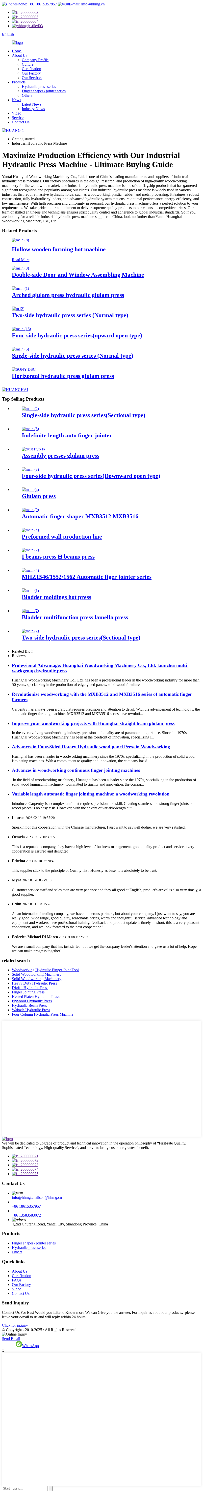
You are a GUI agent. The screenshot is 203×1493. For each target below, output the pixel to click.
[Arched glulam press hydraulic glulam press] (20, 288)
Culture (27, 64)
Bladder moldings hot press (56, 597)
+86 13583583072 (26, 1215)
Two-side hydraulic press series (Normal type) (70, 315)
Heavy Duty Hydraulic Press (34, 983)
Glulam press (39, 496)
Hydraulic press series (39, 86)
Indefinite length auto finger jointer (67, 435)
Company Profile (35, 60)
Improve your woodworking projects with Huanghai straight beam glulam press (93, 723)
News (16, 100)
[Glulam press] (30, 489)
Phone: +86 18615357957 (36, 4)
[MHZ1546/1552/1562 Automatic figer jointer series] (30, 570)
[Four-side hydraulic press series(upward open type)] (21, 329)
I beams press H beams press (58, 556)
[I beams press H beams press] (30, 550)
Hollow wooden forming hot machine (59, 249)
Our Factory (31, 73)
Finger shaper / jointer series (44, 91)
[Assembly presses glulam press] (33, 449)
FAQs (16, 1280)
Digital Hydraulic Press (30, 988)
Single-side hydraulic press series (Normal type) (72, 355)
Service (18, 118)
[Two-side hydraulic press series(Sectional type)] (30, 631)
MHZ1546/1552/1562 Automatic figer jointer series (87, 577)
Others (27, 95)
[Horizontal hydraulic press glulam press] (24, 369)
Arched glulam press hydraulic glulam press (68, 295)
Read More (20, 260)
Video (16, 113)
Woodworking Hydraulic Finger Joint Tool (45, 970)
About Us (19, 55)
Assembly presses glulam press (60, 455)
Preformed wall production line (62, 536)
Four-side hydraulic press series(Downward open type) (91, 476)
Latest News (31, 104)
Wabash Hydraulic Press (31, 1010)
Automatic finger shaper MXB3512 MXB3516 (80, 516)
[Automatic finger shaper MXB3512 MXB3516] (30, 510)
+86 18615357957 (26, 1206)
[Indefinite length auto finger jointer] (30, 429)
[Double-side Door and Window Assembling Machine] (20, 268)
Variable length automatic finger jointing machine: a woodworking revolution (91, 793)
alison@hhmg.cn (48, 1197)
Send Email (11, 1339)
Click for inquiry (15, 1325)
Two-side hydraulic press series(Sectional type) (81, 637)
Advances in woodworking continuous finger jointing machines (76, 770)
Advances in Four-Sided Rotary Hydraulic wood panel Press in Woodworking (91, 746)
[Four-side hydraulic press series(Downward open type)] (30, 469)
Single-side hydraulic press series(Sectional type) (83, 415)
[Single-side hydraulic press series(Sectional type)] (30, 409)
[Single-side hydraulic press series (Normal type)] (20, 349)
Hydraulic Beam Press (29, 1005)
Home (17, 51)
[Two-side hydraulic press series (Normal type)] (18, 309)
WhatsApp (30, 1346)
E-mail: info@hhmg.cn (87, 4)
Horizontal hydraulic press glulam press (63, 376)
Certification (31, 69)
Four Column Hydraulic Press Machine (42, 1014)
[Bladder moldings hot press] (30, 590)
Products (18, 82)
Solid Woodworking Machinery (36, 974)
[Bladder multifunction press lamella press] (30, 611)
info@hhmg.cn (23, 1197)
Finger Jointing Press (28, 992)
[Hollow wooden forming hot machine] (20, 240)
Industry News (33, 109)
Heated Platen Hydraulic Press (35, 996)
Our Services (32, 78)
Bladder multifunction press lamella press (75, 617)
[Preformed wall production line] (30, 530)
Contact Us (20, 122)
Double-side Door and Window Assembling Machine (78, 274)
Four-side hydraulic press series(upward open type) (77, 335)
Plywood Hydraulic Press (32, 1001)
